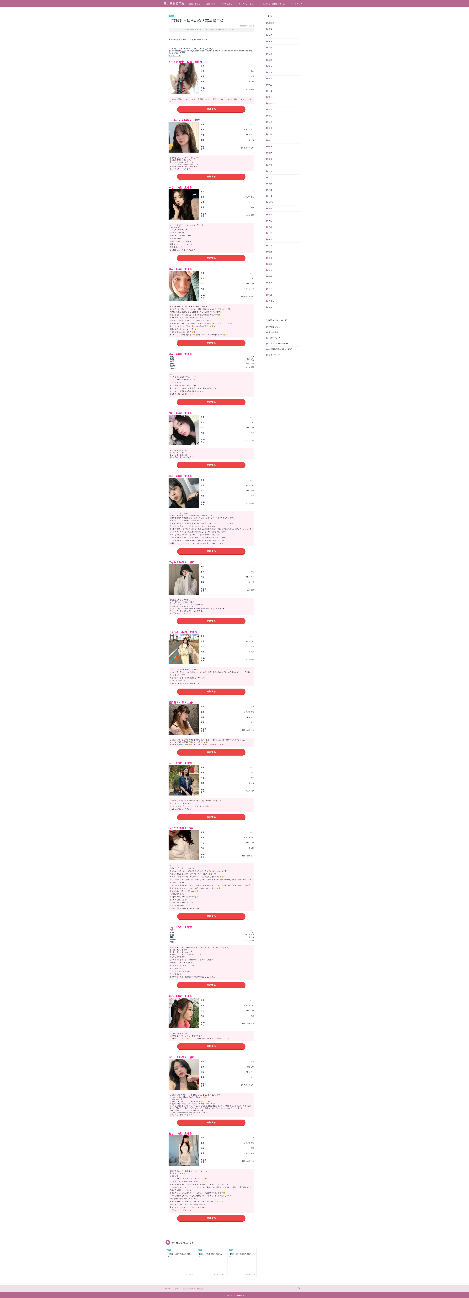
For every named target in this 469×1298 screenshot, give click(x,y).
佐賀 (270, 270)
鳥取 (270, 208)
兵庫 (270, 190)
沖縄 (270, 307)
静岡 (270, 153)
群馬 (270, 78)
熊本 (270, 283)
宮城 (270, 41)
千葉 (270, 91)
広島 (270, 227)
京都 (270, 178)
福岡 (270, 264)
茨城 (171, 16)
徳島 (270, 239)
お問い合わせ (227, 4)
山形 (270, 54)
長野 (270, 140)
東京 (270, 97)
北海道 (271, 23)
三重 (270, 165)
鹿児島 (271, 301)
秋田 (270, 48)
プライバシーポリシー (248, 4)
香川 (270, 245)
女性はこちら (194, 4)
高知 (270, 258)
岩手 (270, 35)
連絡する (211, 109)
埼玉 (270, 85)
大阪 (270, 184)
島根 (270, 215)
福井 (270, 128)
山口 (270, 233)
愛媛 (270, 252)
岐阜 (270, 147)
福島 (270, 60)
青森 (270, 29)
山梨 (270, 134)
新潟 (270, 109)
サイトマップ (296, 4)
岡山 (270, 221)
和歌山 (271, 202)
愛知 (270, 159)
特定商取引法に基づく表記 (274, 4)
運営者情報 (211, 4)
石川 (270, 122)
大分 (270, 289)
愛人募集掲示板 (174, 3)
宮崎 (270, 295)
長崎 (270, 276)
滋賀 (270, 171)
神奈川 (271, 103)
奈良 (270, 196)
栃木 (270, 72)
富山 (270, 116)
